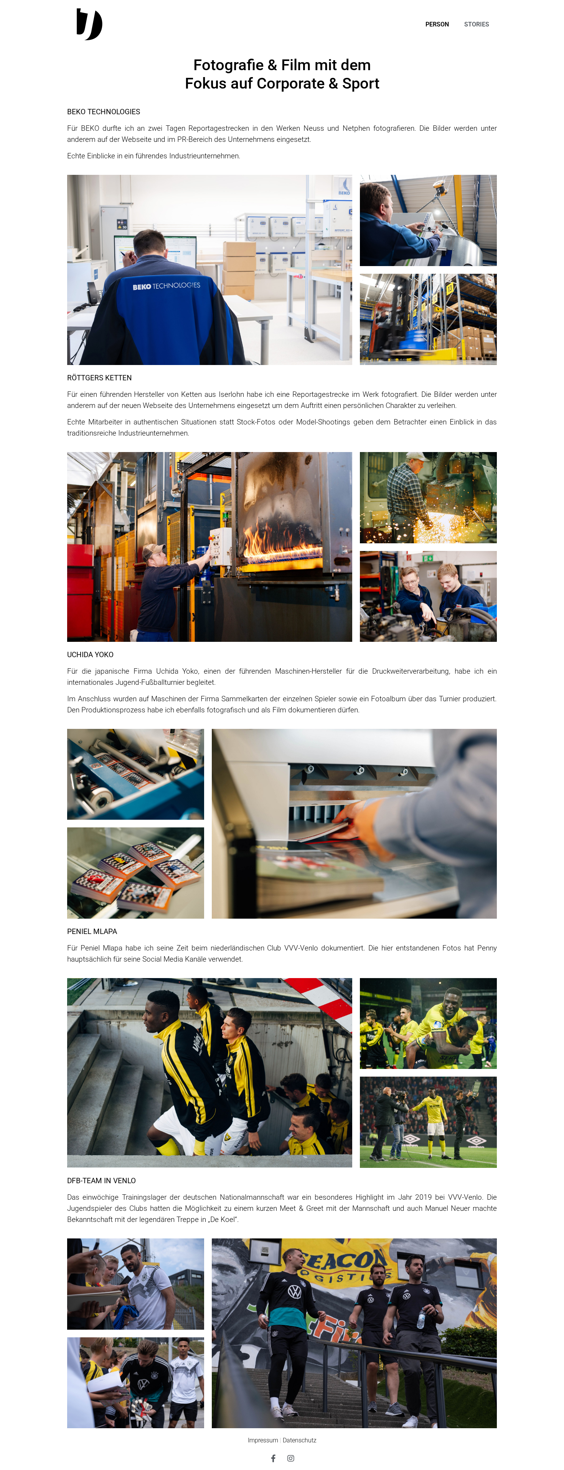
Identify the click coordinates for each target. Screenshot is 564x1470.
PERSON (437, 24)
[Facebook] (273, 1458)
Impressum (263, 1440)
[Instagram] (290, 1458)
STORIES (476, 24)
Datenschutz (300, 1440)
